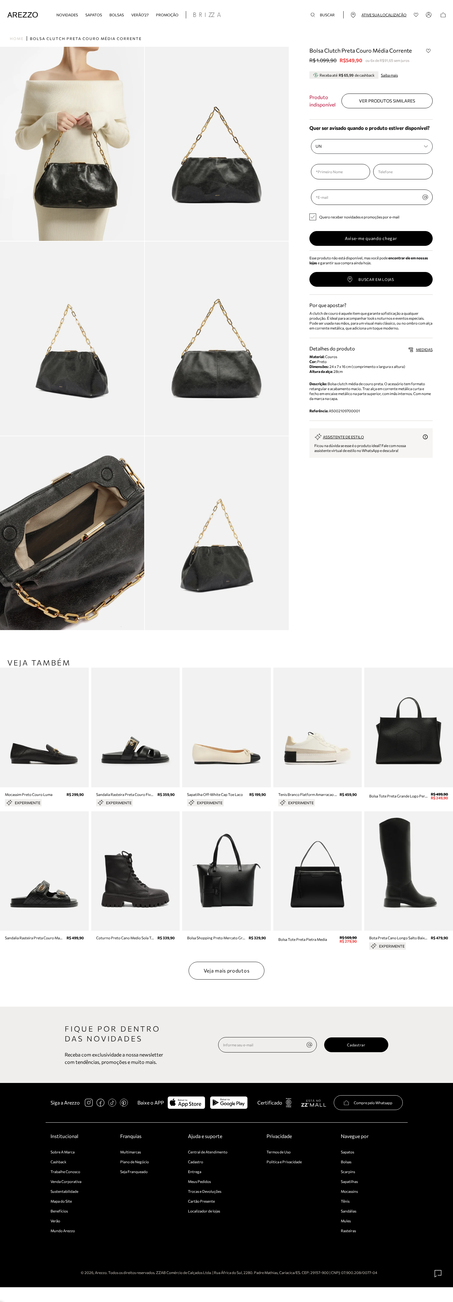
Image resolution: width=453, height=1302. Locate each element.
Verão (55, 1221)
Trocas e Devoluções (204, 1191)
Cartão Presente (201, 1201)
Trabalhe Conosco (65, 1171)
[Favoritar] (429, 51)
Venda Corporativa (66, 1181)
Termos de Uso (279, 1152)
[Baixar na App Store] (186, 1102)
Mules (346, 1221)
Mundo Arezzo (63, 1230)
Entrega (194, 1171)
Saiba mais (389, 75)
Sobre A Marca (63, 1152)
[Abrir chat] (438, 1273)
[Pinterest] (124, 1103)
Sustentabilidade (64, 1191)
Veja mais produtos (227, 970)
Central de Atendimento (207, 1152)
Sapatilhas (349, 1181)
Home (17, 38)
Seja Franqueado (134, 1171)
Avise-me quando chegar (371, 238)
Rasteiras (348, 1230)
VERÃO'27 (140, 15)
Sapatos (93, 15)
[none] (309, 1044)
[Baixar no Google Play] (228, 1102)
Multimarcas (130, 1152)
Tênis (345, 1201)
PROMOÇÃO (167, 15)
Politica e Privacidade (284, 1162)
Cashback (59, 1162)
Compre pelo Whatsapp (373, 1102)
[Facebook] (100, 1103)
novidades (67, 15)
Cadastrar (356, 1045)
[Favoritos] (416, 15)
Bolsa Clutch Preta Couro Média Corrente (86, 38)
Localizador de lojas (204, 1211)
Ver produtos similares (387, 100)
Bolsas (116, 15)
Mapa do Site (61, 1201)
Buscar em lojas (376, 279)
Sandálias (348, 1211)
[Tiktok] (112, 1103)
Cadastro (195, 1162)
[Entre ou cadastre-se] (429, 15)
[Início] (23, 15)
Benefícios (59, 1211)
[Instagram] (89, 1103)
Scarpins (348, 1171)
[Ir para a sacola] (443, 15)
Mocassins (349, 1191)
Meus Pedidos (199, 1181)
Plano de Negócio (134, 1162)
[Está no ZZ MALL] (313, 1103)
